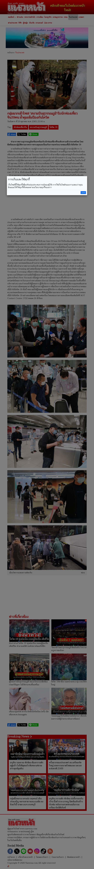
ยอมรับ (83, 192)
